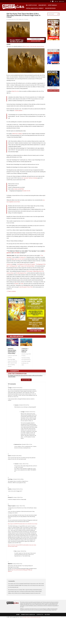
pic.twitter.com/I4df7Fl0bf (18, 189)
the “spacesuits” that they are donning (29, 178)
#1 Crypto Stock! (32, 5)
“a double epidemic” (18, 110)
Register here (26, 379)
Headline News (21, 19)
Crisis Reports (42, 5)
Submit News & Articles (28, 614)
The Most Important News (21, 273)
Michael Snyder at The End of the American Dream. (33, 46)
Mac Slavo (10, 355)
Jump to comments (12, 291)
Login (57, 1)
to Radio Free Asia (15, 91)
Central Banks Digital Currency (35, 8)
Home (18, 614)
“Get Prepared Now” (13, 266)
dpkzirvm (10, 563)
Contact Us (39, 614)
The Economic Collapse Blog (32, 271)
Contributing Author (11, 19)
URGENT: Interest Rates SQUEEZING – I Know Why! (12, 351)
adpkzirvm (10, 571)
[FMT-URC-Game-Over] (53, 63)
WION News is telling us (17, 133)
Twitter (21, 283)
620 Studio (25, 617)
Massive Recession (50, 8)
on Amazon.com (22, 257)
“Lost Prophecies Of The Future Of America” (26, 264)
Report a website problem (31, 617)
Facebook (16, 283)
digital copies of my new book (18, 259)
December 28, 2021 (26, 190)
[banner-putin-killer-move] (53, 39)
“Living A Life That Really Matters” (27, 266)
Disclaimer (39, 617)
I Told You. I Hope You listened (25, 350)
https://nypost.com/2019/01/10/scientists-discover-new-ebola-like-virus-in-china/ (22, 523)
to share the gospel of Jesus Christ (25, 287)
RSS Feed (47, 614)
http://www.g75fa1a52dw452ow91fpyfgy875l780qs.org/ (22, 569)
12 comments (26, 19)
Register (62, 1)
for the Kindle (16, 252)
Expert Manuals (52, 5)
